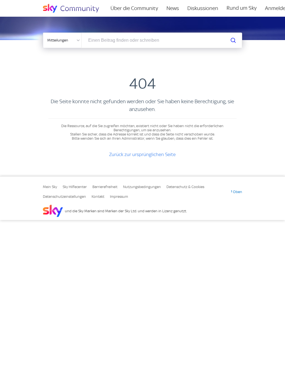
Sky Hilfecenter (75, 187)
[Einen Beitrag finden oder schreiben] (233, 40)
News (172, 8)
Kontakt (98, 196)
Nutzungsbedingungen (142, 187)
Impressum (119, 196)
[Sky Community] (74, 8)
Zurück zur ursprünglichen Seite (142, 154)
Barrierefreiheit (104, 187)
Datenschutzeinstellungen (64, 196)
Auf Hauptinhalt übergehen (27, 4)
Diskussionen (202, 8)
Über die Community (134, 8)
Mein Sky (50, 187)
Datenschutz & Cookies (185, 187)
